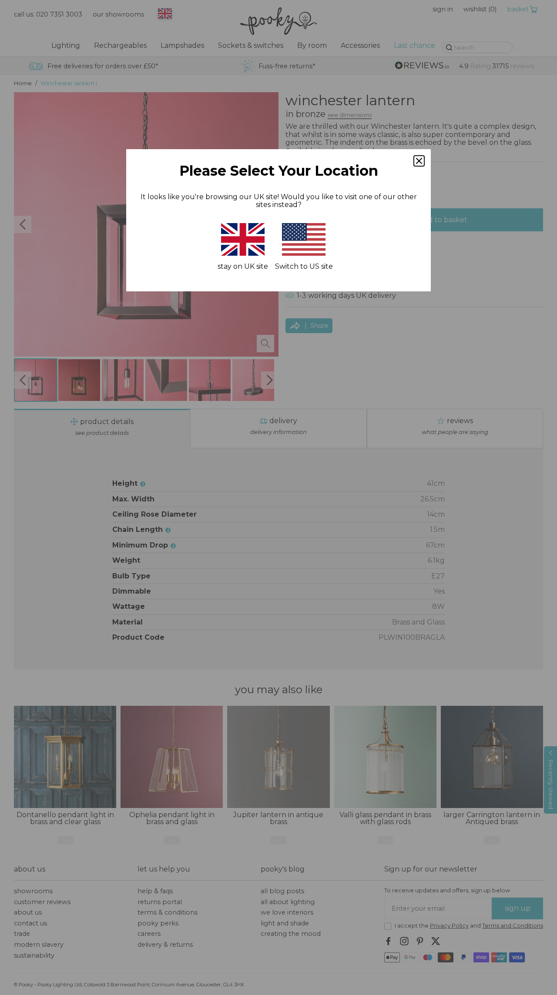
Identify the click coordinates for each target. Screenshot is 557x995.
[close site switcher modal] (419, 161)
